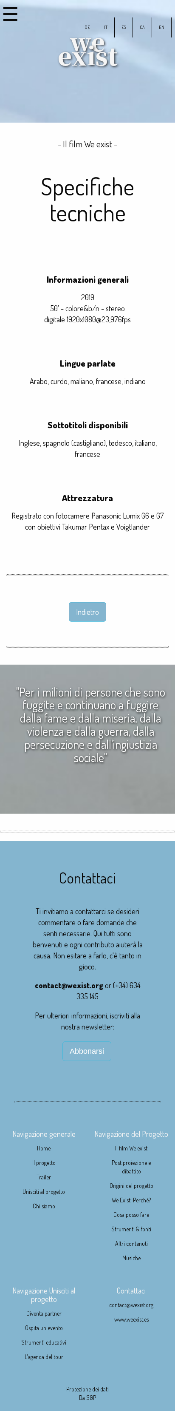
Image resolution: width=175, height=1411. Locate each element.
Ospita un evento (44, 1327)
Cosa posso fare (131, 1214)
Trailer (44, 1177)
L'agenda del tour (44, 1356)
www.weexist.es (131, 1319)
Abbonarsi (87, 1051)
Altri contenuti (131, 1243)
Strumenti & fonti (131, 1229)
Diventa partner (44, 1313)
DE (87, 27)
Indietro (87, 612)
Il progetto (44, 1162)
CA (142, 27)
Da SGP (87, 1397)
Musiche (131, 1258)
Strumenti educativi (43, 1342)
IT (105, 27)
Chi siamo (44, 1206)
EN (161, 27)
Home (44, 1148)
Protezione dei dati (87, 1389)
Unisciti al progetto (44, 1191)
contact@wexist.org (69, 985)
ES (123, 27)
